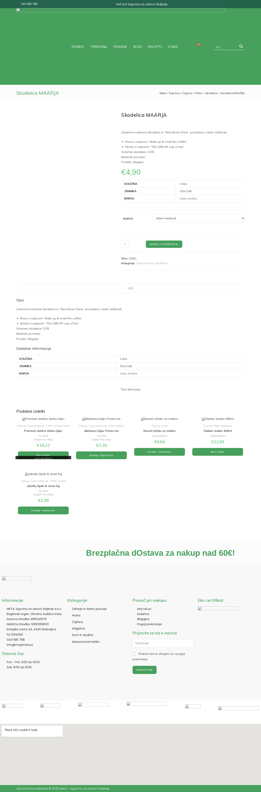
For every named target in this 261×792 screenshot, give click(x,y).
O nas (173, 47)
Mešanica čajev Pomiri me (101, 431)
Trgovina (174, 93)
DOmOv (78, 47)
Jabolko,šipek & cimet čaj (43, 486)
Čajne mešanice (35, 425)
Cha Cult (185, 191)
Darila (66, 425)
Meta (163, 93)
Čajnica (187, 93)
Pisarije (120, 47)
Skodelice (211, 93)
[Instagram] (240, 4)
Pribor (198, 93)
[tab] (131, 288)
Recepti (155, 47)
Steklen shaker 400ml (217, 431)
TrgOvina (98, 47)
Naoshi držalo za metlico (160, 431)
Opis (131, 288)
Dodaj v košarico (164, 244)
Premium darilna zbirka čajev (43, 431)
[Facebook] (233, 4)
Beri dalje (43, 455)
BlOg (137, 47)
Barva (128, 219)
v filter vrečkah (54, 425)
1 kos (183, 184)
